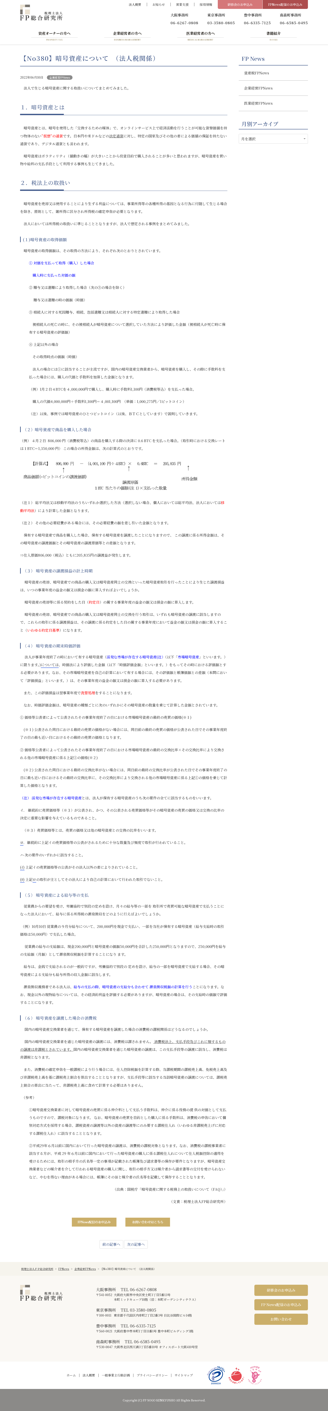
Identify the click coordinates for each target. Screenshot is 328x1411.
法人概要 (135, 4)
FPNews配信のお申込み (285, 4)
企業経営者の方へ (127, 36)
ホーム (71, 1375)
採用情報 (206, 4)
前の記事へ (111, 1244)
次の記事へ (136, 1244)
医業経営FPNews (258, 103)
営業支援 (182, 4)
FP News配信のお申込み (281, 1304)
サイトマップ (183, 1375)
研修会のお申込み (240, 4)
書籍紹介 (273, 36)
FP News (253, 58)
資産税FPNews (256, 73)
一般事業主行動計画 (116, 1375)
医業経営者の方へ (200, 36)
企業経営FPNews (60, 77)
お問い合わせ (281, 1319)
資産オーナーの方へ (54, 36)
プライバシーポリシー (152, 1375)
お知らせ (158, 4)
